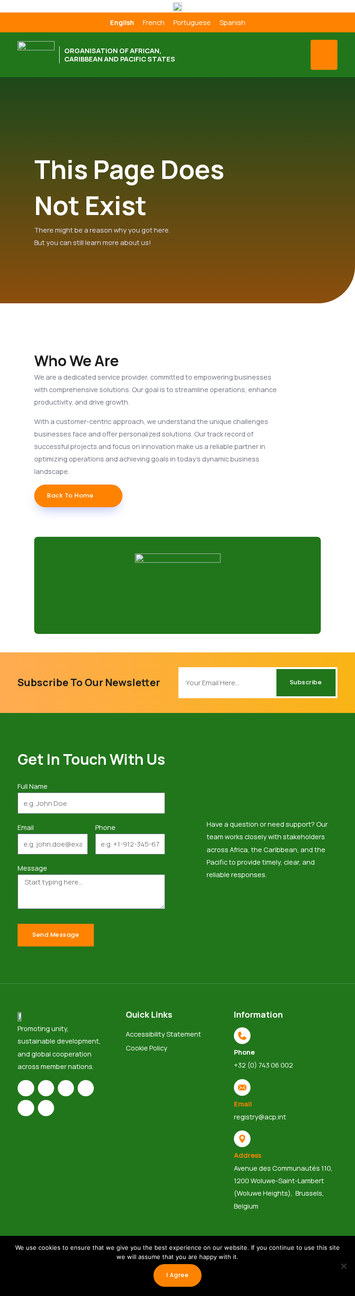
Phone (105, 827)
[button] (324, 55)
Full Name (33, 786)
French (154, 22)
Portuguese (192, 22)
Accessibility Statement (163, 1033)
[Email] (242, 1087)
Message (32, 867)
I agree (177, 1275)
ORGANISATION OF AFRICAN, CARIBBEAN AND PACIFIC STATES (119, 54)
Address (247, 1155)
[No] (343, 1266)
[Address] (242, 1138)
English (122, 22)
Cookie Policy (146, 1047)
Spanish (232, 22)
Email (26, 827)
